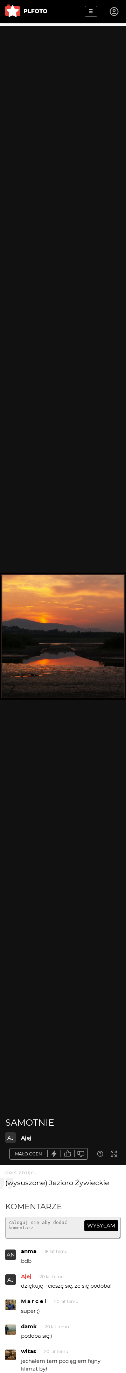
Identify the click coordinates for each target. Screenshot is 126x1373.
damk (29, 1326)
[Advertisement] (63, 89)
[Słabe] (81, 1153)
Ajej (26, 1137)
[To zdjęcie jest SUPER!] (54, 1153)
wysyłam (101, 1225)
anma (28, 1251)
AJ (10, 1137)
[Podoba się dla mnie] (68, 1153)
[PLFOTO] (26, 11)
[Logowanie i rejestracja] (114, 11)
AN (11, 1254)
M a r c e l (33, 1301)
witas (28, 1351)
